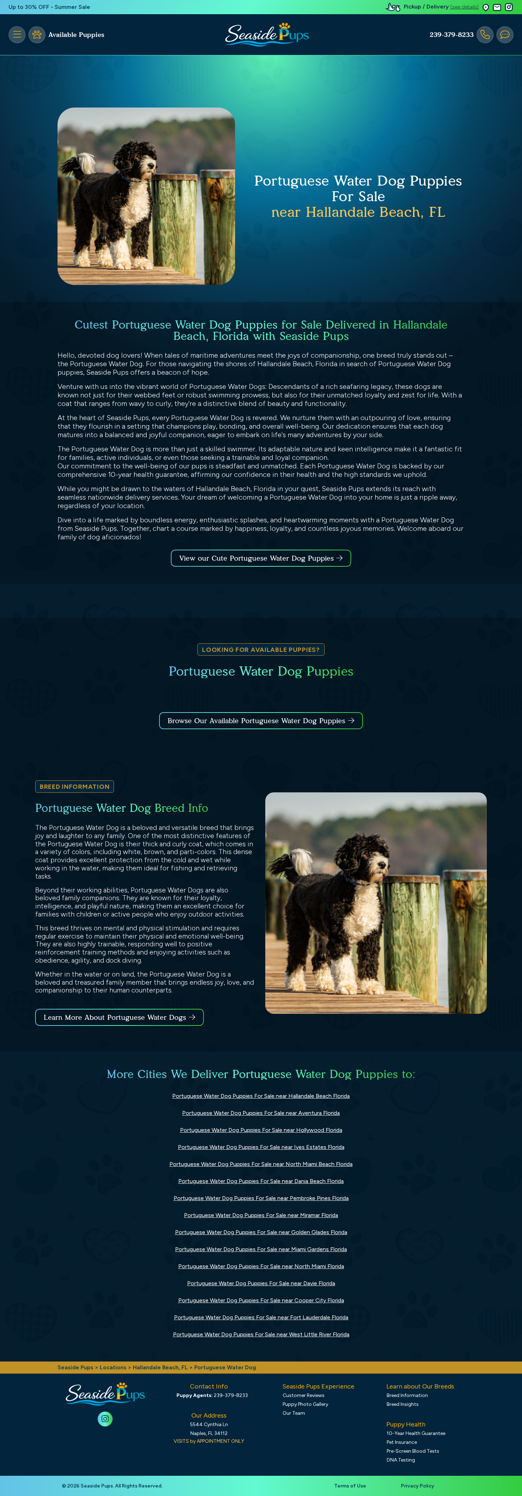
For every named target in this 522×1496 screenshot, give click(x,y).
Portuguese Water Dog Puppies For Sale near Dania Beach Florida (261, 1181)
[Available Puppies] (36, 34)
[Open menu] (17, 34)
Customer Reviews (304, 1395)
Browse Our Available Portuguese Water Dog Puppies (256, 720)
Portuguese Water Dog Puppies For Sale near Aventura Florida (261, 1113)
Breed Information (407, 1395)
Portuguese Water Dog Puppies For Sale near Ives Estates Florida (261, 1147)
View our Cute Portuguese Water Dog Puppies (257, 558)
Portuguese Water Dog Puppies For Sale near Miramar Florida (261, 1215)
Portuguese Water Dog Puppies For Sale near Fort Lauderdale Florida (261, 1317)
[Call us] (485, 34)
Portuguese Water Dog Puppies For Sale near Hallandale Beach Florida (261, 1096)
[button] (486, 7)
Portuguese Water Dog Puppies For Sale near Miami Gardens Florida (261, 1249)
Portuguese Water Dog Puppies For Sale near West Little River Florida (261, 1334)
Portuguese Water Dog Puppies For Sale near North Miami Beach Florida (261, 1164)
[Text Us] (504, 34)
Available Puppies (76, 35)
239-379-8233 (452, 35)
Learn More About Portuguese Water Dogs (115, 1017)
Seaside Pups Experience (318, 1386)
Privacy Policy (417, 1486)
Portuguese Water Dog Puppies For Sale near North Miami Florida (261, 1266)
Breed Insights (403, 1404)
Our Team (294, 1413)
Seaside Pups (75, 1367)
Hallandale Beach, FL (161, 1367)
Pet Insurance (402, 1442)
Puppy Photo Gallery (305, 1404)
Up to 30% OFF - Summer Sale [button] (49, 7)
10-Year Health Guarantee (416, 1433)
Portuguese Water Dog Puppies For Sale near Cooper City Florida (261, 1300)
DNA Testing (401, 1460)
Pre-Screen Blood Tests (413, 1451)
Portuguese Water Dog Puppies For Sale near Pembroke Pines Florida (261, 1198)
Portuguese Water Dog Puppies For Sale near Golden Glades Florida (261, 1232)
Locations (113, 1367)
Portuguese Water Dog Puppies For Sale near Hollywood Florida (261, 1130)
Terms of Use (350, 1486)
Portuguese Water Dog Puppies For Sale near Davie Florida (261, 1283)
